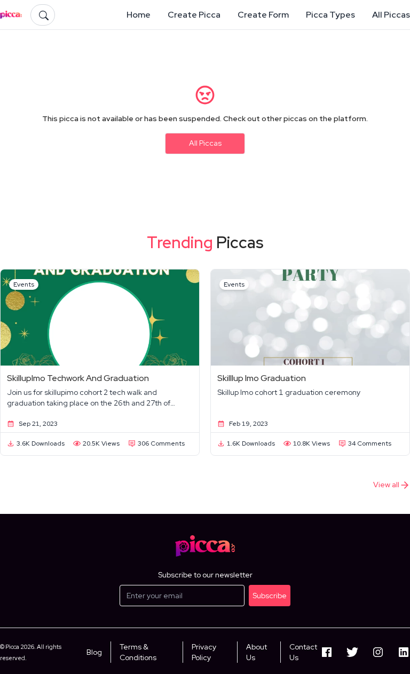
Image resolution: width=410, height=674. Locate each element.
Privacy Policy (204, 652)
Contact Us (303, 652)
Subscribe (270, 595)
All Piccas (205, 143)
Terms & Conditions (138, 652)
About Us (256, 652)
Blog (94, 652)
